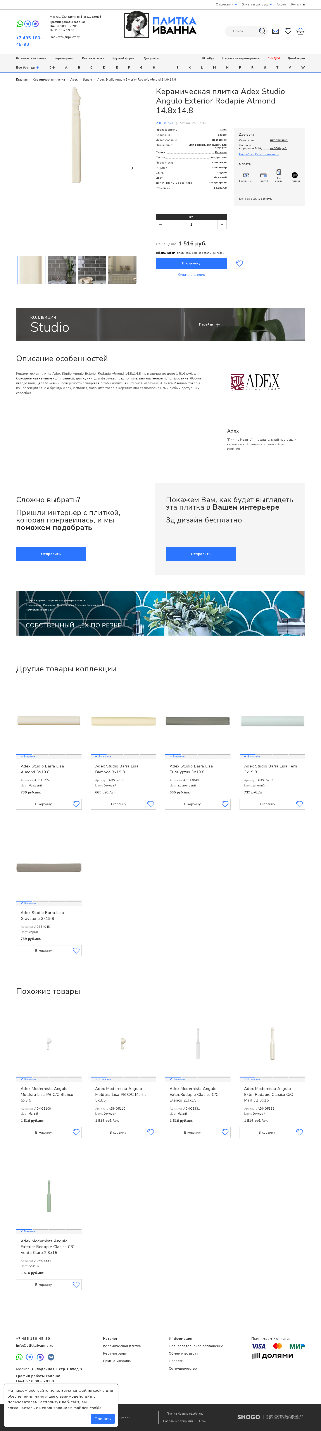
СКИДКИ (274, 58)
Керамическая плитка (31, 58)
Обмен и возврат (183, 1353)
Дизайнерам (296, 58)
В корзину (191, 263)
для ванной (197, 145)
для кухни (213, 145)
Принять (103, 1418)
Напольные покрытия (178, 1421)
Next (132, 168)
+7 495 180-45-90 (33, 1338)
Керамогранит (64, 58)
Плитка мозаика (93, 58)
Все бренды (28, 67)
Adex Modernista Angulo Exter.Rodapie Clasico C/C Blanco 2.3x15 (194, 1094)
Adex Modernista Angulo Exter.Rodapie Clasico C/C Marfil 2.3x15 (268, 1094)
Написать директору (65, 37)
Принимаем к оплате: (270, 1338)
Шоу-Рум (208, 58)
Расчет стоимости (267, 154)
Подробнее (246, 154)
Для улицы (151, 58)
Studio (87, 80)
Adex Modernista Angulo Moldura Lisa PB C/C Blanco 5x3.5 (47, 1094)
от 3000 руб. (278, 148)
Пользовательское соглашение (196, 1346)
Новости (176, 1361)
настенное (219, 139)
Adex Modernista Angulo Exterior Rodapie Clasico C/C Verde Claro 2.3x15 (48, 1246)
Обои (203, 1421)
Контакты (298, 5)
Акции (281, 5)
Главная (22, 80)
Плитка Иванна (160, 24)
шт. (191, 217)
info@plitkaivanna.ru (35, 1345)
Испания (221, 152)
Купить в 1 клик (191, 274)
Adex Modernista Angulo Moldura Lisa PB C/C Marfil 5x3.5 (120, 1094)
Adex (74, 80)
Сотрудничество (183, 1368)
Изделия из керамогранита (241, 58)
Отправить (51, 554)
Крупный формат (124, 58)
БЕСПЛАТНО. (279, 140)
